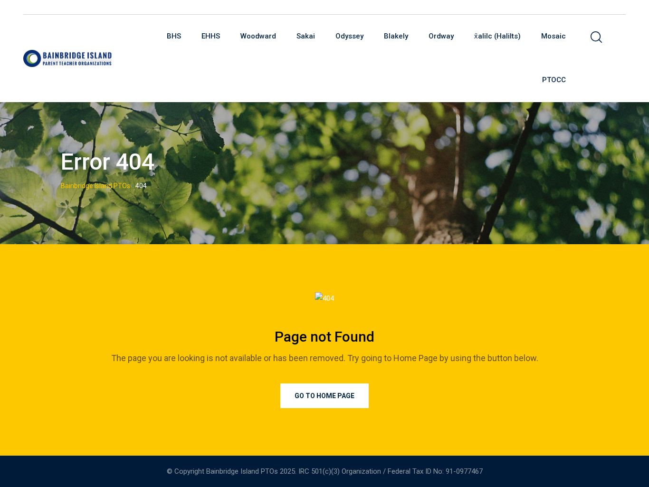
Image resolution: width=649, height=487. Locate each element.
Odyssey (349, 36)
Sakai (305, 36)
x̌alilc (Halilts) (497, 36)
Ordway (441, 36)
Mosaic (553, 36)
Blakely (396, 36)
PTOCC (554, 80)
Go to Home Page (324, 396)
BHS (174, 36)
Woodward (258, 36)
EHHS (210, 36)
